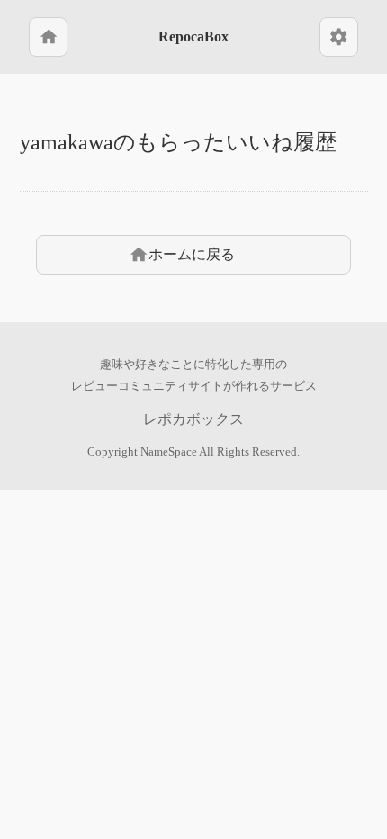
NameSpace (168, 452)
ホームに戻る (182, 255)
